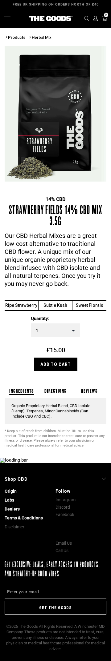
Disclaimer (14, 526)
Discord (63, 507)
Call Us (62, 550)
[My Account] (95, 18)
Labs (9, 500)
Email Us (64, 543)
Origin (11, 491)
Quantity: (40, 318)
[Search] (84, 18)
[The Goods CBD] (51, 18)
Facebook (65, 514)
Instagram (66, 499)
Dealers (12, 509)
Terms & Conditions (24, 517)
